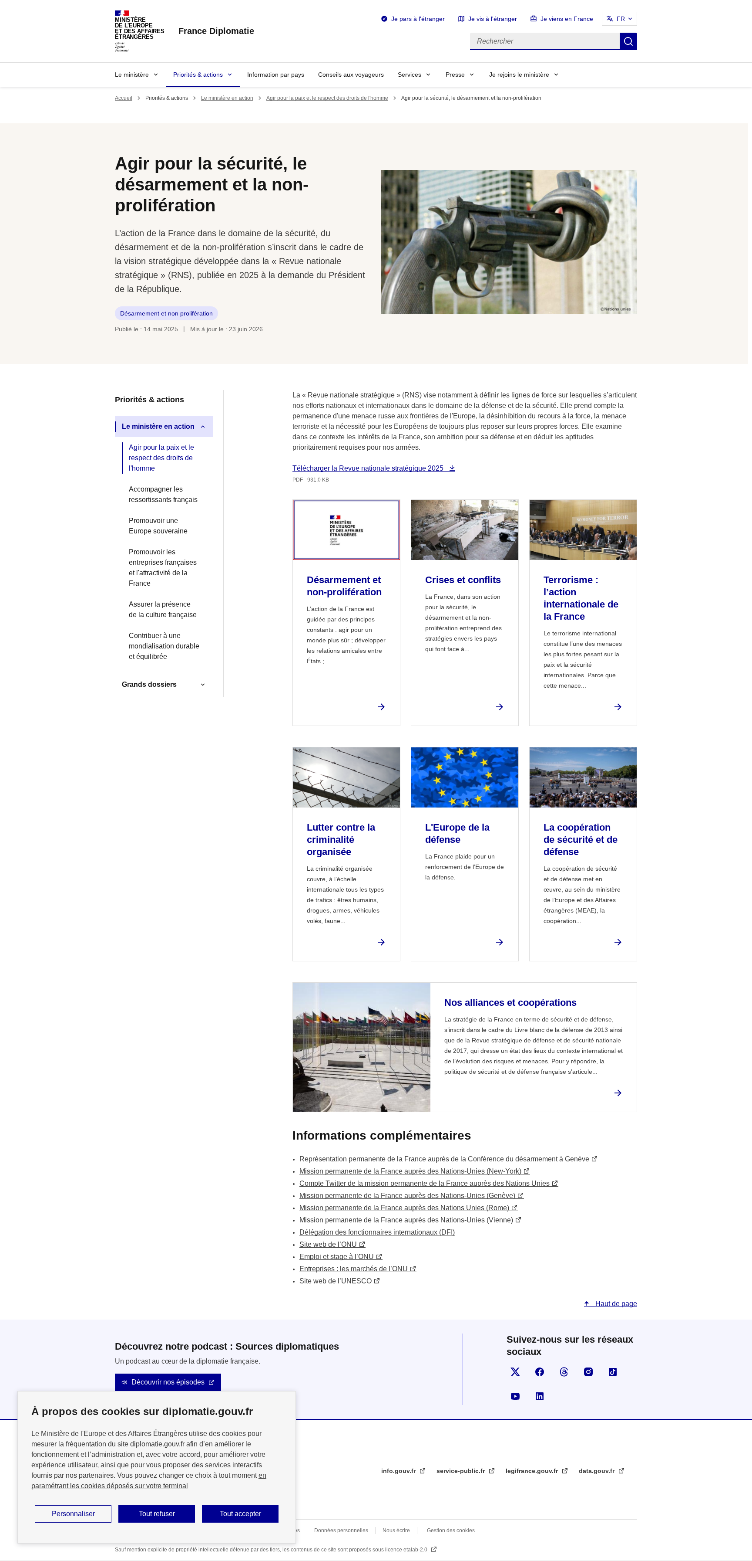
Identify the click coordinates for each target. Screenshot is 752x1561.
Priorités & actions (198, 74)
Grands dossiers (149, 684)
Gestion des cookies (451, 1530)
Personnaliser (73, 1513)
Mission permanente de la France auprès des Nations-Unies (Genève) (407, 1195)
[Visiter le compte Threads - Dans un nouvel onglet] (564, 1372)
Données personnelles (341, 1530)
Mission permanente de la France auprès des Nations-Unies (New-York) (410, 1171)
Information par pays (275, 74)
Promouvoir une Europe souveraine (158, 526)
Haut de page (615, 1303)
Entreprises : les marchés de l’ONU (353, 1269)
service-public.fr (461, 1470)
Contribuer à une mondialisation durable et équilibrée (164, 646)
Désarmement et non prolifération (166, 313)
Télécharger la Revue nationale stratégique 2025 (368, 468)
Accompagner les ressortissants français (163, 494)
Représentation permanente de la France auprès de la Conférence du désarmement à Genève (444, 1159)
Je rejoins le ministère (519, 74)
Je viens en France (566, 18)
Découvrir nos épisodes (168, 1382)
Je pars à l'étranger (418, 18)
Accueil (123, 98)
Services (409, 74)
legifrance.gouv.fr (533, 1470)
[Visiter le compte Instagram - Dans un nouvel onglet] (588, 1372)
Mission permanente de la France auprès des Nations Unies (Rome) (404, 1207)
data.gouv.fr (597, 1470)
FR (621, 18)
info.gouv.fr (399, 1470)
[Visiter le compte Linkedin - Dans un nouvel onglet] (539, 1396)
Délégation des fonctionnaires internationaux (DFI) (377, 1232)
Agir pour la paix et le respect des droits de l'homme (327, 98)
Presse (455, 74)
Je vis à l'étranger (492, 18)
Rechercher (628, 41)
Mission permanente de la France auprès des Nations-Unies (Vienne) (406, 1220)
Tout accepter (240, 1513)
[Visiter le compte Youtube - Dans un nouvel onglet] (515, 1396)
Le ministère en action (227, 98)
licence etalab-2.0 (407, 1550)
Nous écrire (396, 1530)
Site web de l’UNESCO (335, 1281)
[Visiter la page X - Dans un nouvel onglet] (515, 1372)
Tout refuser (157, 1513)
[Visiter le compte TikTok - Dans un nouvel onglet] (612, 1372)
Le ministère (132, 74)
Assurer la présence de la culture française (163, 609)
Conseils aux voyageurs (351, 74)
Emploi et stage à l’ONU (336, 1256)
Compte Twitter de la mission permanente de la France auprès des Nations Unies (424, 1183)
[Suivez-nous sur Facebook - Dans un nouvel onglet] (539, 1372)
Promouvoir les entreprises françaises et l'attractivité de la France (163, 567)
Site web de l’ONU (328, 1244)
